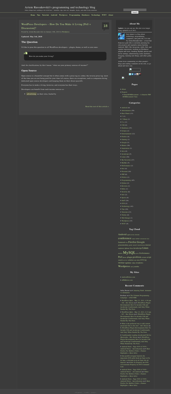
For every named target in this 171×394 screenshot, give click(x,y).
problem (137, 257)
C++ (123, 122)
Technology (95, 15)
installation (141, 245)
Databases (86, 15)
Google (124, 142)
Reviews (124, 186)
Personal (125, 171)
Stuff (123, 200)
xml (132, 266)
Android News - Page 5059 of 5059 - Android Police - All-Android (134, 371)
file (126, 242)
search (120, 260)
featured (121, 242)
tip (145, 260)
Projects (124, 92)
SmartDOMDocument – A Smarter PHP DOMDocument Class (137, 96)
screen (144, 257)
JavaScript (125, 154)
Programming (74, 15)
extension (143, 238)
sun (135, 260)
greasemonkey (123, 245)
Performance (126, 166)
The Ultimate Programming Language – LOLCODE (134, 296)
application (130, 234)
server (125, 260)
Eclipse (124, 131)
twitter (121, 262)
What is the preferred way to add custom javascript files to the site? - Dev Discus (135, 325)
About (110, 15)
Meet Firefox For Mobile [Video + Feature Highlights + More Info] (135, 351)
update (128, 262)
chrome (137, 234)
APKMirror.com (127, 280)
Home (33, 15)
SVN (123, 203)
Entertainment (126, 134)
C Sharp (124, 119)
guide (130, 245)
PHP (123, 174)
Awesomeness (126, 110)
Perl (123, 168)
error (138, 238)
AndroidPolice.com (128, 277)
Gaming (124, 139)
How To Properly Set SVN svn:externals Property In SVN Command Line (134, 364)
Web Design (126, 218)
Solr (123, 194)
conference (124, 238)
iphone (127, 248)
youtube (136, 266)
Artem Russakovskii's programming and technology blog (60, 7)
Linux (124, 157)
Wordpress (63, 15)
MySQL (124, 163)
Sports (124, 198)
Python (124, 183)
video (134, 263)
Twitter (124, 215)
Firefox (124, 136)
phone (125, 257)
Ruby (123, 189)
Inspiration (125, 148)
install (135, 245)
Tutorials (45, 15)
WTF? (104, 15)
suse (138, 260)
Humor (124, 145)
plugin (129, 257)
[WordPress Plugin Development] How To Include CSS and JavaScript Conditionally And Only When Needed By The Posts (135, 330)
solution (131, 260)
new (137, 253)
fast (148, 238)
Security (124, 192)
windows (139, 263)
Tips (38, 15)
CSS (123, 125)
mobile (120, 253)
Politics (124, 177)
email (134, 238)
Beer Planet (126, 113)
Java (123, 151)
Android (54, 15)
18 (106, 26)
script (149, 257)
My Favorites (126, 160)
